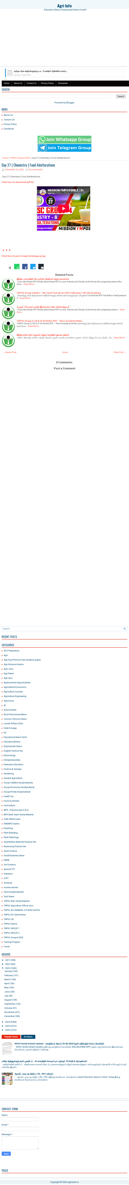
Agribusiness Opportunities (17, 682)
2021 (7, 960)
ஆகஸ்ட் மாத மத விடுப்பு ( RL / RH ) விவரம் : (34, 1074)
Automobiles (10, 710)
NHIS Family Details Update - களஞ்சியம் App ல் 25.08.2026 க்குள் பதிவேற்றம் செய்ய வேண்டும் (59, 1043)
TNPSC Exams (10, 924)
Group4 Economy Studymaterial (19, 787)
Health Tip (8, 796)
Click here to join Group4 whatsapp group (24, 256)
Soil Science (10, 864)
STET (6, 878)
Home (6, 83)
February (8, 975)
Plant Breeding (11, 832)
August (7, 1000)
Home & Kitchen (11, 801)
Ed (5, 732)
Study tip (8, 883)
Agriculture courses (13, 691)
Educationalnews (12, 741)
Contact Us (32, 83)
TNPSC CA (9, 919)
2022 (7, 964)
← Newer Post (9, 352)
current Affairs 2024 (13, 723)
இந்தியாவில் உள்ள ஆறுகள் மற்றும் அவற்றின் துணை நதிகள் (43, 335)
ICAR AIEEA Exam (12, 819)
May (6, 987)
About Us (18, 83)
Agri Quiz (8, 678)
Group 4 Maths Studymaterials (18, 782)
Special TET (9, 869)
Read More (29, 284)
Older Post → (120, 352)
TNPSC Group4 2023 (20, 158)
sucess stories (11, 887)
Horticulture (9, 805)
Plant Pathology (11, 837)
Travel (6, 946)
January (8, 971)
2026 (7, 1030)
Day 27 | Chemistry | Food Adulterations (28, 165)
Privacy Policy (47, 83)
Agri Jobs (8, 669)
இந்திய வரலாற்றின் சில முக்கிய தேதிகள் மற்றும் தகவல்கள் (43, 279)
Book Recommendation (15, 714)
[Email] (41, 268)
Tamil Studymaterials (14, 892)
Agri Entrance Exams (14, 664)
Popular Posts (11, 1037)
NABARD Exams (11, 823)
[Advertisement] (64, 41)
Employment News (13, 746)
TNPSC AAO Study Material (17, 901)
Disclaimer (63, 83)
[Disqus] (64, 493)
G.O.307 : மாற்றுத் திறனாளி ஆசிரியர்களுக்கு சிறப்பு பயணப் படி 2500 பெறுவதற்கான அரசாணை (53, 71)
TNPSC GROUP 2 (11, 933)
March (7, 979)
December (9, 1016)
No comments (35, 169)
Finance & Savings (13, 769)
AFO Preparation (11, 650)
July (6, 995)
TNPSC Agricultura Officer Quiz (18, 905)
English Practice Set (13, 751)
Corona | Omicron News (15, 719)
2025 (7, 1026)
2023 (7, 968)
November (9, 1012)
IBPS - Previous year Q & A (16, 810)
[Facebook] (25, 268)
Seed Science (10, 851)
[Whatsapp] (16, 268)
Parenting (8, 828)
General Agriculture (13, 778)
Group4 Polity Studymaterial (17, 792)
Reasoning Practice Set (15, 846)
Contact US (9, 119)
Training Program (12, 942)
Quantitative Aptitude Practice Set (20, 842)
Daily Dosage (10, 728)
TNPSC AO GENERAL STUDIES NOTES (22, 910)
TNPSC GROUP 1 (11, 928)
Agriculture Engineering (15, 696)
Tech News (9, 896)
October (8, 1008)
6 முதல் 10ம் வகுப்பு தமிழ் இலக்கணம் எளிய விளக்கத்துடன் (43, 307)
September (9, 1004)
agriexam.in (73, 1182)
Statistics (8, 873)
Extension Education (13, 764)
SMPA (6, 860)
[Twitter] (33, 268)
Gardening (9, 773)
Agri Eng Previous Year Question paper (22, 660)
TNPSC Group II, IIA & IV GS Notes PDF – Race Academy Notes (49, 321)
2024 (7, 1022)
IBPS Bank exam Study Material (18, 814)
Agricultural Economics (15, 687)
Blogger (70, 102)
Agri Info (64, 6)
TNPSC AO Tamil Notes (15, 914)
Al (5, 705)
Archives (28, 1037)
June (6, 991)
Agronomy (9, 700)
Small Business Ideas (14, 855)
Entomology (9, 755)
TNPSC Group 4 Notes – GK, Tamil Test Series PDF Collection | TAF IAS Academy (59, 293)
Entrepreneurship (12, 760)
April (6, 983)
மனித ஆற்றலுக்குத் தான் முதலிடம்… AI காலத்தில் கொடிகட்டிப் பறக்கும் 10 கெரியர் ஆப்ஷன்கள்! (44, 1061)
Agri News (9, 673)
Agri (6, 655)
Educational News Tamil (15, 737)
